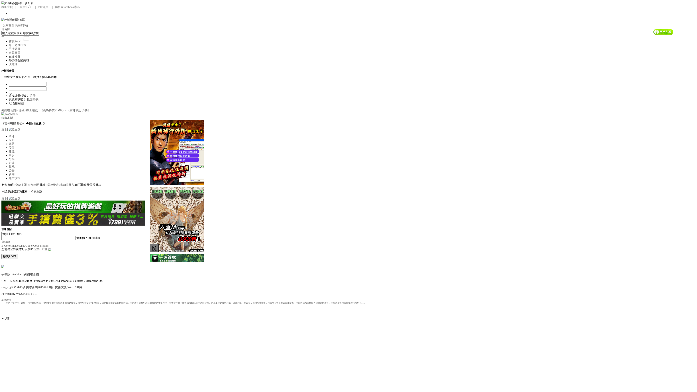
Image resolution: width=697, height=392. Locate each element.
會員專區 (14, 52)
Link (22, 245)
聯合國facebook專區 (67, 7)
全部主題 (21, 184)
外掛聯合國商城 (19, 60)
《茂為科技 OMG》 (52, 110)
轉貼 (12, 143)
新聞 (12, 174)
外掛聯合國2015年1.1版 (38, 287)
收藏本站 (22, 25)
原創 (12, 140)
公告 (12, 170)
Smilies (44, 245)
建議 (12, 151)
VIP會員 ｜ (46, 7)
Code (36, 245)
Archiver (17, 274)
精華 (62, 184)
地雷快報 (14, 178)
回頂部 (5, 318)
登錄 (37, 249)
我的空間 (7, 7)
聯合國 (5, 29)
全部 (12, 136)
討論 (12, 162)
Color (7, 245)
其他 (12, 166)
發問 (12, 147)
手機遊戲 (14, 48)
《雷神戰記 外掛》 (79, 110)
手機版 (5, 274)
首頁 (15, 41)
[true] (2, 36)
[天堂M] (177, 219)
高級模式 (7, 242)
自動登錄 (18, 103)
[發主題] (14, 129)
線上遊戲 (17, 45)
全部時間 (33, 184)
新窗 (4, 184)
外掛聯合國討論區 (13, 110)
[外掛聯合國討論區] (13, 19)
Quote (28, 245)
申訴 (12, 155)
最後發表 (53, 184)
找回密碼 (32, 99)
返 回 (4, 129)
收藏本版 (7, 117)
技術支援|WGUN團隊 (69, 287)
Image (15, 245)
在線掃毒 (14, 56)
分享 (12, 159)
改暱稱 (13, 64)
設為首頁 (8, 25)
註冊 (33, 95)
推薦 (69, 184)
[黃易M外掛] (177, 152)
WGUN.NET (24, 293)
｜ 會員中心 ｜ (25, 7)
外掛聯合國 (31, 274)
